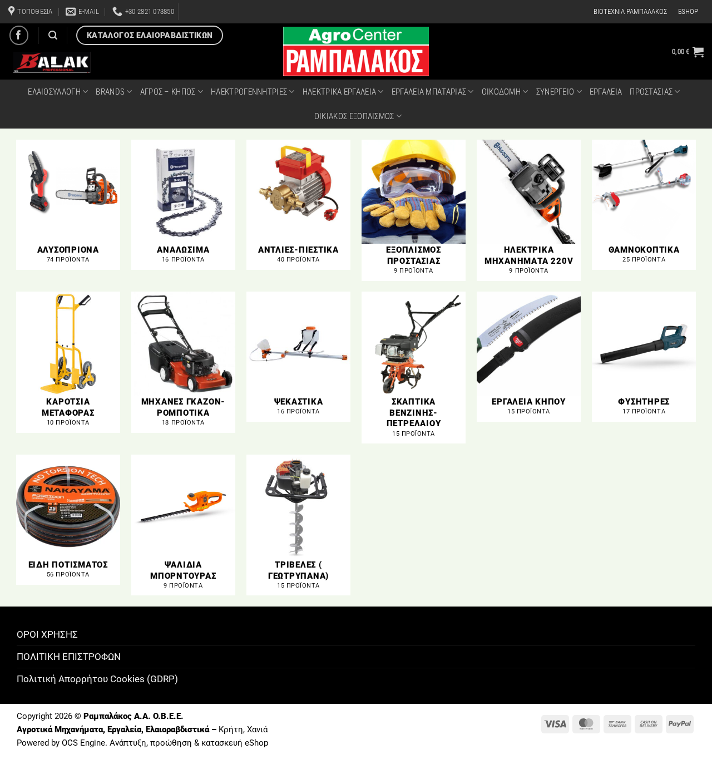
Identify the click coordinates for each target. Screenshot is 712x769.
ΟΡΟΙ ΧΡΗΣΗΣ (47, 634)
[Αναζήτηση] (52, 35)
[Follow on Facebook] (19, 35)
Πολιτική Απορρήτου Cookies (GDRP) (97, 678)
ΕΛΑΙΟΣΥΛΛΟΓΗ (54, 92)
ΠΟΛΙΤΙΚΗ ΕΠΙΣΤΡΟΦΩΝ (69, 656)
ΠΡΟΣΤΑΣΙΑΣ (651, 92)
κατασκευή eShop (234, 743)
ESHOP (688, 11)
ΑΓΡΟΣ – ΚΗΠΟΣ (168, 92)
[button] (688, 52)
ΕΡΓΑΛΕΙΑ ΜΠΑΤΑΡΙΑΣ (429, 92)
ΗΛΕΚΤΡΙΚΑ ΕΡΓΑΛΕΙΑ (339, 92)
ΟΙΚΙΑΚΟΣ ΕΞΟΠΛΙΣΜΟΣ (354, 116)
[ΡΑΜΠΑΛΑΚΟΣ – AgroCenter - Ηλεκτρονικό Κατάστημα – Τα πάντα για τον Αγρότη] (356, 51)
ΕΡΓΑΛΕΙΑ (606, 92)
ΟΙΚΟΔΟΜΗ (501, 92)
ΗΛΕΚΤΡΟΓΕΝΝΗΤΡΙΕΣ (249, 92)
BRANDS (110, 92)
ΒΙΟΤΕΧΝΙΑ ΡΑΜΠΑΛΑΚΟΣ (630, 11)
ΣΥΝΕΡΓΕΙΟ (555, 92)
